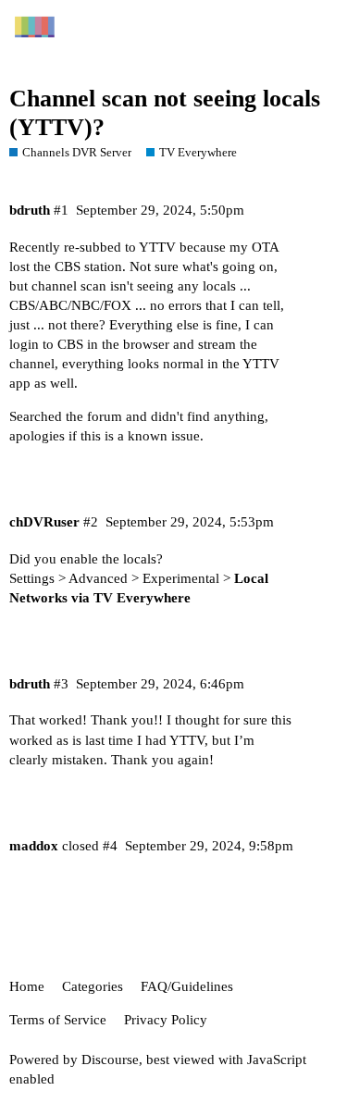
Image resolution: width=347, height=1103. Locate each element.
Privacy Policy (165, 1019)
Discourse (110, 1059)
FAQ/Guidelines (187, 986)
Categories (92, 986)
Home (26, 986)
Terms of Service (57, 1019)
